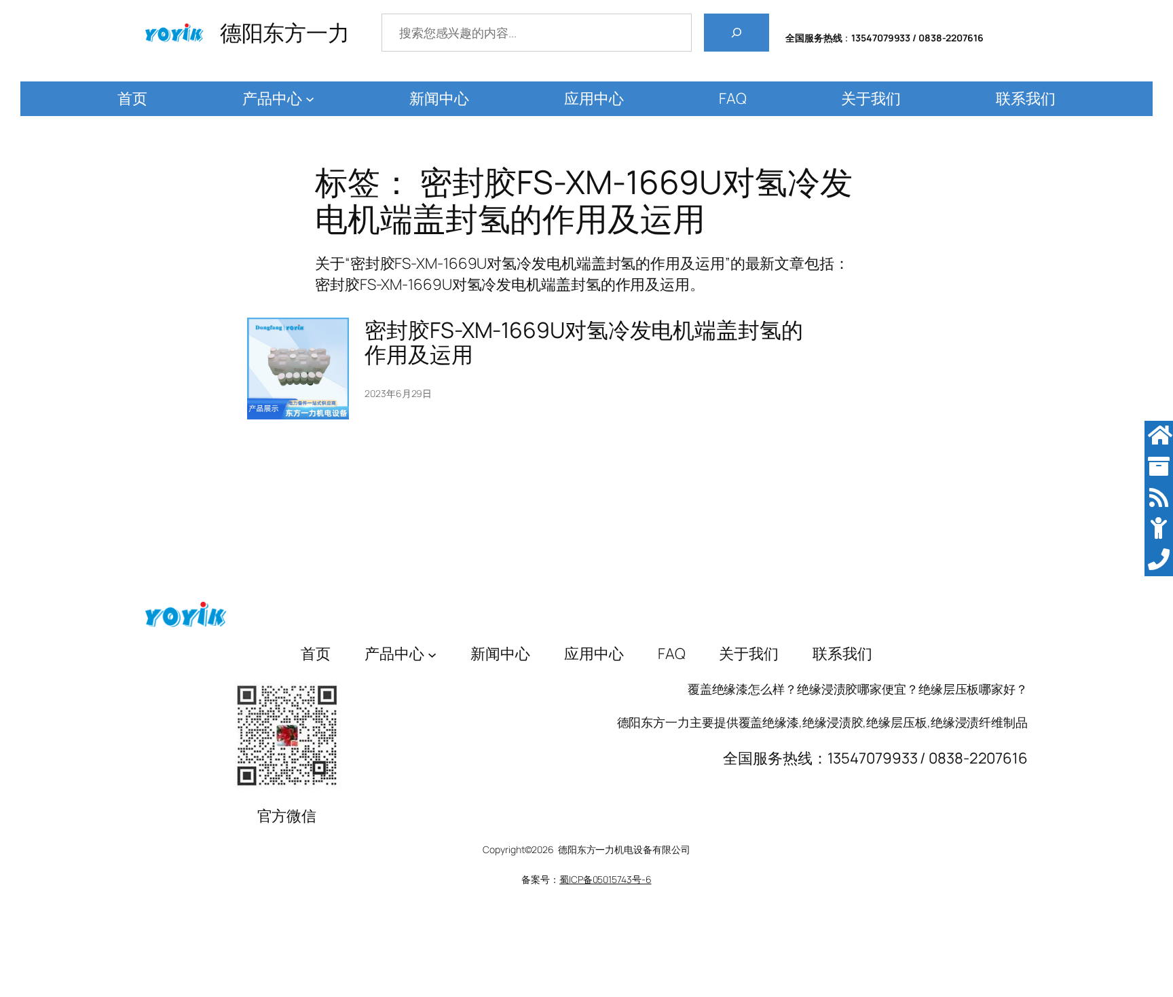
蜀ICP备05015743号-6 (605, 879)
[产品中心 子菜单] (309, 98)
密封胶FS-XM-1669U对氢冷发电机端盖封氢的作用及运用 (584, 342)
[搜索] (736, 33)
